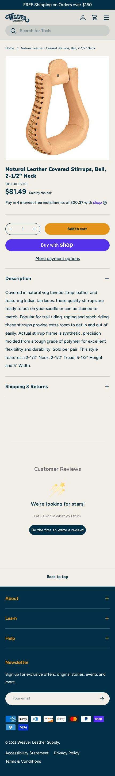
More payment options (58, 258)
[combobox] (57, 30)
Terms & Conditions (23, 761)
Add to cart (77, 229)
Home (9, 48)
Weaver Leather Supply (38, 742)
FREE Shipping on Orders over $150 (57, 4)
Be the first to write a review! (58, 530)
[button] (95, 18)
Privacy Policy (66, 753)
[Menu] (106, 18)
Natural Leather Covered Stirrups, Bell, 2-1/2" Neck (58, 48)
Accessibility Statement (27, 753)
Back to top (57, 576)
